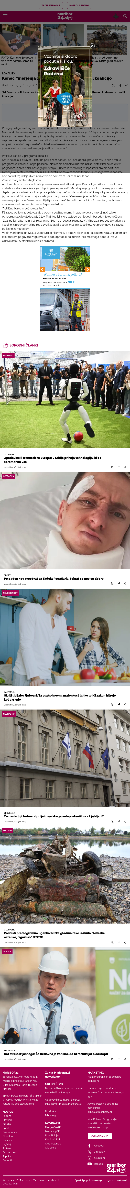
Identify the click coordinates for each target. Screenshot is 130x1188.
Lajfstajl (7, 1144)
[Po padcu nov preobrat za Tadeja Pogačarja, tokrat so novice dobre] (65, 520)
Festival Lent (10, 1152)
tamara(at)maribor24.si (100, 1092)
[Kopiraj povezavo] (125, 467)
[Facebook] (119, 467)
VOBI (15, 1183)
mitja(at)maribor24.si (70, 1103)
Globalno (8, 1136)
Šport (6, 1128)
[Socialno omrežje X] (112, 467)
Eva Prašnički (52, 1139)
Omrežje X (99, 1151)
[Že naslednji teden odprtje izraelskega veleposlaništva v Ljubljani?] (65, 758)
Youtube (98, 1164)
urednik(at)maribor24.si (57, 1092)
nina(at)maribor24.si (98, 1127)
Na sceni (7, 1140)
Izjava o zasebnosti (117, 1180)
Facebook (99, 1145)
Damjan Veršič (53, 1127)
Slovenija (8, 1120)
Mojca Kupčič (52, 1131)
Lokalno (7, 1116)
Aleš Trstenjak (53, 1143)
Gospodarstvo (10, 1132)
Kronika (7, 1124)
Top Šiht (7, 1156)
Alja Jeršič (50, 1147)
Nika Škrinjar (52, 1135)
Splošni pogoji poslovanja (89, 1180)
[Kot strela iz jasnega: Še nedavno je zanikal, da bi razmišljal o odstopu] (65, 995)
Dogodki (7, 1160)
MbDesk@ (50, 1115)
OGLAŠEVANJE (99, 1136)
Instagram (99, 1157)
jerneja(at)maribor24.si (100, 1112)
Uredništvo (51, 1111)
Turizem (7, 1148)
